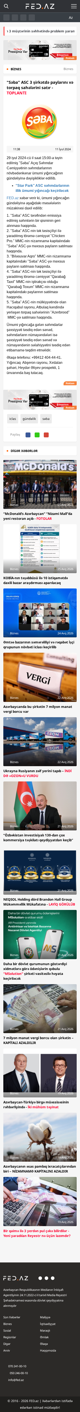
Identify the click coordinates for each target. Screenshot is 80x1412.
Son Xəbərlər (11, 1317)
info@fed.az (16, 1380)
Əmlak (44, 1337)
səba (46, 419)
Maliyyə (45, 1317)
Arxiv (6, 1350)
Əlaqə (44, 1344)
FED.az (13, 198)
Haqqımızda (48, 1350)
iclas (12, 419)
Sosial (7, 1330)
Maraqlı (45, 1330)
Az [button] (71, 17)
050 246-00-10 (18, 1373)
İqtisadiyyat (48, 1324)
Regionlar (9, 1337)
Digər (6, 1344)
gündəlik (29, 419)
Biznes (7, 1324)
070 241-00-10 (17, 1366)
